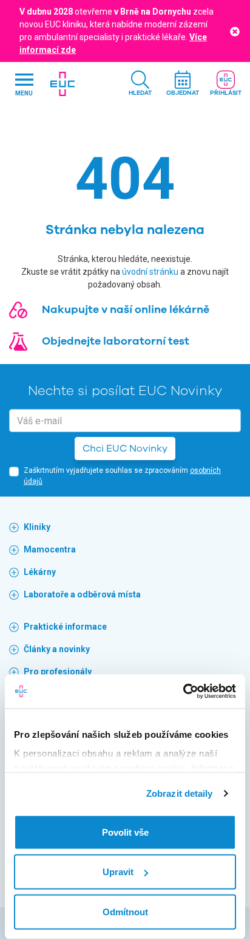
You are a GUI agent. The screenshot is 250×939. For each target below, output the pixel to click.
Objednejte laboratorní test (115, 341)
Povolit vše (125, 832)
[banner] (63, 84)
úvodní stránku (150, 272)
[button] (140, 84)
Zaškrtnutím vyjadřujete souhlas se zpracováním (122, 476)
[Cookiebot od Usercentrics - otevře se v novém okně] (183, 692)
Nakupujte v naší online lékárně (125, 309)
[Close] (234, 30)
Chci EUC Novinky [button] (125, 448)
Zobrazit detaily (179, 793)
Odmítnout (125, 911)
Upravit (118, 872)
